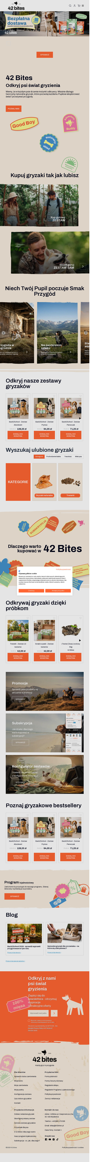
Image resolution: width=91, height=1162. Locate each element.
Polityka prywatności (63, 569)
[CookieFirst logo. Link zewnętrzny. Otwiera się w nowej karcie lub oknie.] (19, 571)
